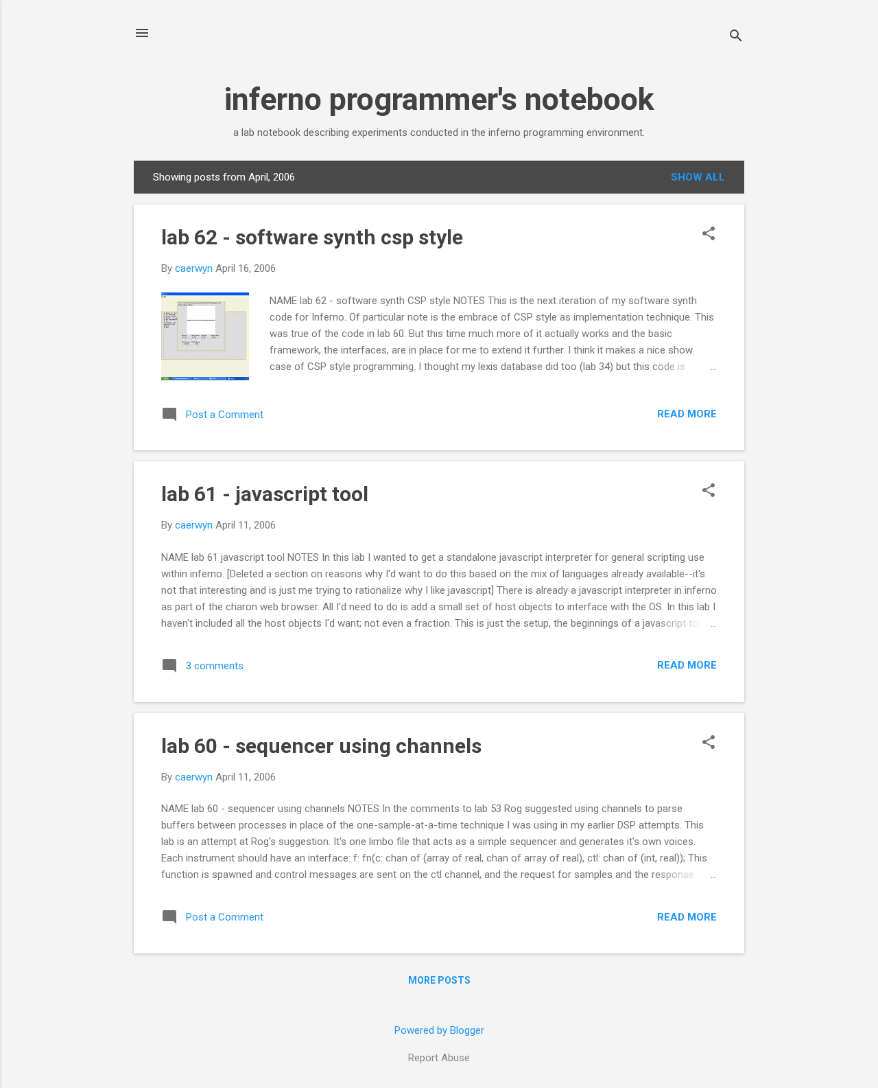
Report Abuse (439, 1058)
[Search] (736, 37)
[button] (708, 234)
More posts (439, 980)
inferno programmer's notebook (439, 99)
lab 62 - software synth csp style (312, 237)
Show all (698, 177)
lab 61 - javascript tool (264, 494)
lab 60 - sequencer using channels (321, 746)
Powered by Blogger (439, 1030)
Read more (687, 414)
